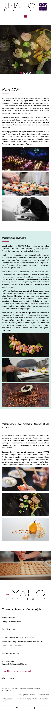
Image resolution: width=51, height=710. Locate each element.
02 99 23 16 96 (9, 678)
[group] (25, 51)
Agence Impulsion (43, 695)
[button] (21, 73)
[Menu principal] (25, 16)
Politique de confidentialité (11, 622)
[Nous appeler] (34, 708)
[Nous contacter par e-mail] (17, 708)
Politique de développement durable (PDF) (16, 699)
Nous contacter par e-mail (19, 671)
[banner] (19, 7)
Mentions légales (8, 618)
